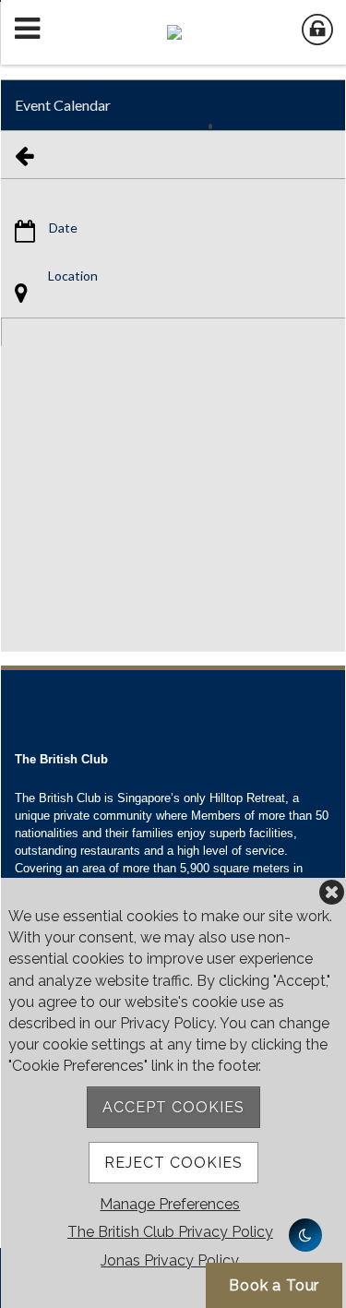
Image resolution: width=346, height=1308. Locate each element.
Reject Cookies (173, 1162)
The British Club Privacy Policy (170, 1232)
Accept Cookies (173, 1107)
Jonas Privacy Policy (170, 1260)
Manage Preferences (170, 1204)
